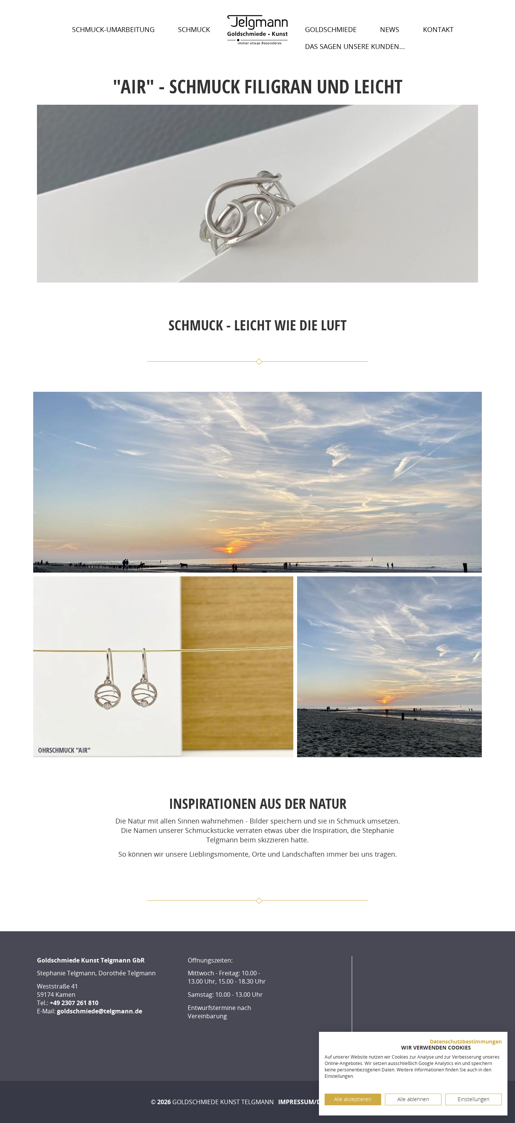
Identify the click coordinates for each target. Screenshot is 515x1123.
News (389, 29)
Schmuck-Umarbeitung (113, 29)
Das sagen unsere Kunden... (355, 46)
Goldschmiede (331, 29)
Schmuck (194, 29)
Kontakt (438, 29)
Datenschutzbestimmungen (466, 1041)
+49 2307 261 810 (74, 1003)
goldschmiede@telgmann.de (99, 1011)
